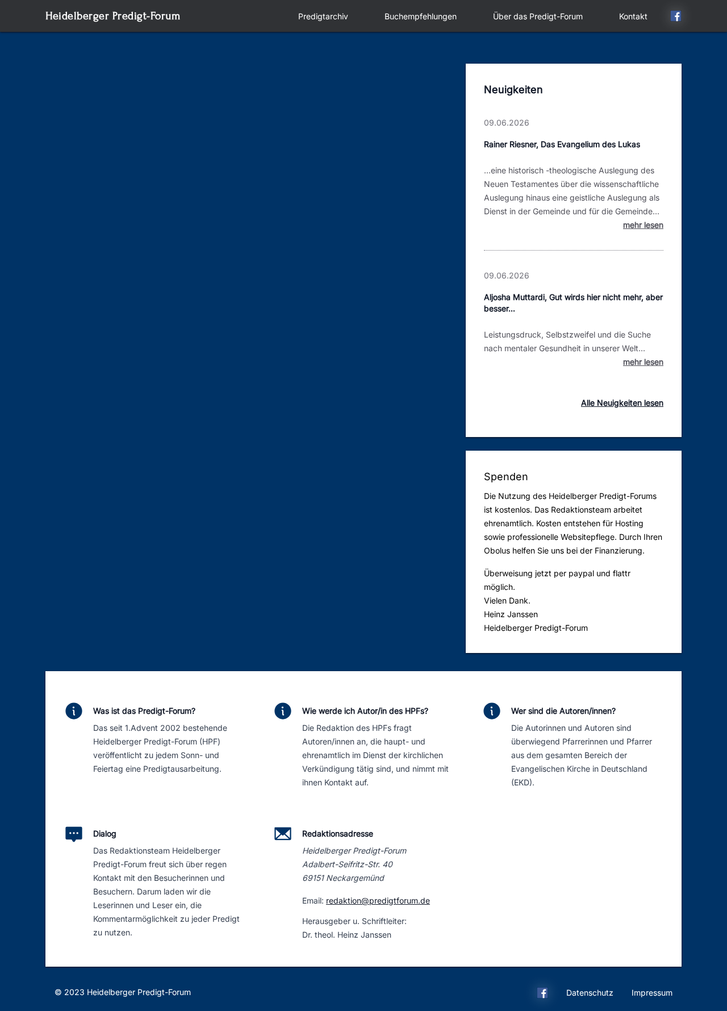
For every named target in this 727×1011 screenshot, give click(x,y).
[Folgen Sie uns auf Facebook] (676, 17)
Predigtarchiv (323, 16)
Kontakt (633, 16)
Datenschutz (589, 992)
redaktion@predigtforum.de (378, 900)
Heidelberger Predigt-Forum (112, 15)
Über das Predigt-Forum (538, 16)
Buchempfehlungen (421, 16)
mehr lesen (643, 225)
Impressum (652, 992)
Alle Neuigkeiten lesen (622, 402)
